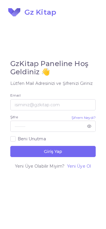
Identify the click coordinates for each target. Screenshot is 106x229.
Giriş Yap (53, 151)
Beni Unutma (32, 139)
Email (15, 95)
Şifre (14, 117)
